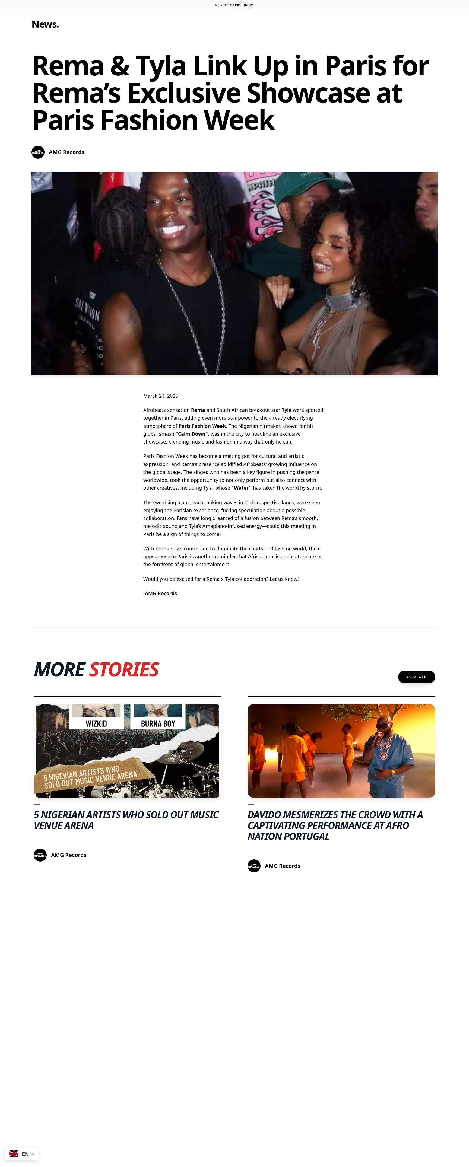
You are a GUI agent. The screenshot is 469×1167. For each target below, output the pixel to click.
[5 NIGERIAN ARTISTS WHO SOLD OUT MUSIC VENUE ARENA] (127, 751)
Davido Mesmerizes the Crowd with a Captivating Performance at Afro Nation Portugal (335, 825)
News (43, 24)
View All (417, 677)
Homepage (243, 4)
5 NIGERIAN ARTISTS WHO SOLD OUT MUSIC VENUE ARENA (126, 820)
